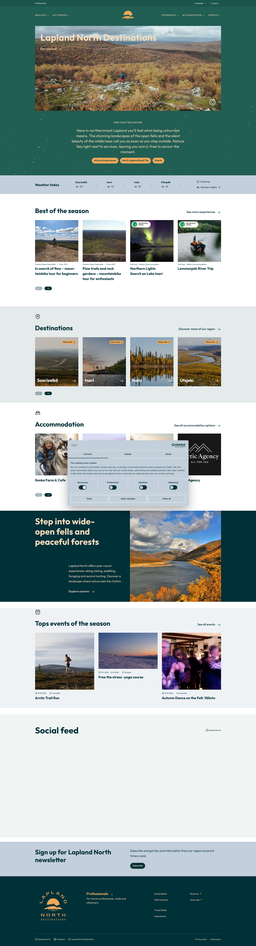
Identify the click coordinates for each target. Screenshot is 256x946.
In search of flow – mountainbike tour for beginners (56, 271)
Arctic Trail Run (47, 698)
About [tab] (168, 454)
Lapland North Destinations (82, 939)
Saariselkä (47, 380)
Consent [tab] (88, 454)
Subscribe (138, 865)
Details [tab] (128, 454)
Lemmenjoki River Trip (196, 268)
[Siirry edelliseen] (38, 288)
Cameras (205, 181)
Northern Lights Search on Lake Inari (146, 271)
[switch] (113, 487)
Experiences (160, 916)
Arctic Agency (189, 480)
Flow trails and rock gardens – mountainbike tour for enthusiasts (102, 273)
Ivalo (137, 380)
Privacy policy (201, 939)
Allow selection (128, 499)
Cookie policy (215, 939)
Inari (89, 380)
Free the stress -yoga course (121, 677)
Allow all (167, 499)
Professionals (40, 3)
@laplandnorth (215, 730)
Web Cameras (161, 900)
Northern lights (209, 187)
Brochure (194, 894)
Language (199, 3)
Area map (195, 900)
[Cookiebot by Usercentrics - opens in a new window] (173, 445)
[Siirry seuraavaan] (48, 288)
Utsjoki (187, 380)
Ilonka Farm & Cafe (50, 480)
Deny (89, 499)
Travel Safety (160, 910)
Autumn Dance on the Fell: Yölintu (188, 698)
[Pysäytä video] (212, 102)
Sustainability (160, 894)
